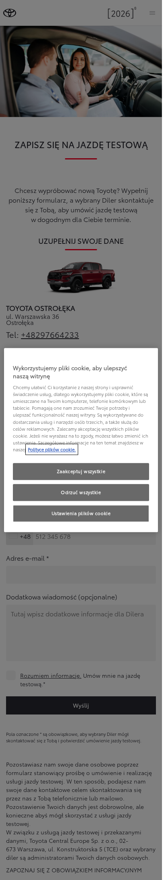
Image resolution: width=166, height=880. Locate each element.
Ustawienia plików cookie (81, 513)
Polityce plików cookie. (52, 449)
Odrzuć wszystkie (81, 492)
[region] (81, 440)
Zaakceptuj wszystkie (81, 471)
